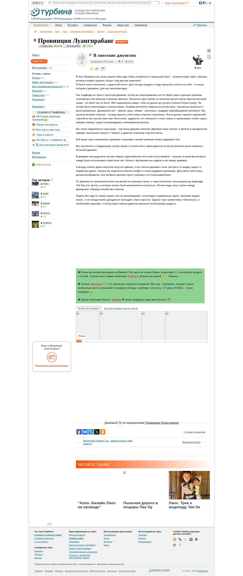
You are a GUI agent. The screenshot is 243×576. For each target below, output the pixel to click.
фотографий (45, 19)
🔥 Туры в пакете (42, 134)
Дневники (38, 106)
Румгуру (133, 276)
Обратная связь (97, 571)
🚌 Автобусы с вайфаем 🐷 (49, 139)
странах (102, 19)
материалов (66, 19)
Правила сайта (76, 538)
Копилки (142, 538)
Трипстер (96, 283)
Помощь (59, 571)
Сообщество (90, 25)
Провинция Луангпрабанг (82, 31)
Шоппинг (37, 90)
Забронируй (140, 25)
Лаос (65, 31)
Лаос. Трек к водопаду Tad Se (184, 505)
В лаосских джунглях (117, 31)
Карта (35, 54)
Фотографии (39, 67)
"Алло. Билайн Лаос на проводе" (97, 505)
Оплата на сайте (127, 571)
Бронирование (144, 542)
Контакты (112, 571)
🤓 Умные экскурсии (44, 124)
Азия (57, 31)
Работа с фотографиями (80, 548)
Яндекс (116, 299)
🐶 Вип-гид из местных (46, 129)
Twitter (185, 539)
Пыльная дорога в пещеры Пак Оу (140, 505)
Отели (36, 77)
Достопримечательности (47, 86)
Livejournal (180, 539)
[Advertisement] (50, 285)
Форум (36, 152)
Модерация (74, 542)
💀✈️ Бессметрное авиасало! (50, 144)
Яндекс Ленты (180, 544)
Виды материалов (77, 535)
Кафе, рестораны (42, 82)
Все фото (73, 25)
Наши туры (123, 25)
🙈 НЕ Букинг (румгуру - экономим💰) (47, 118)
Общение (38, 551)
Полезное (38, 99)
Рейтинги (38, 554)
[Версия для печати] (209, 51)
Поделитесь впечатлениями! (51, 365)
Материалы (39, 156)
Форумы (107, 25)
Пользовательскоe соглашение (83, 552)
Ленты (58, 25)
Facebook (196, 539)
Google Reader (174, 544)
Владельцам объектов (76, 571)
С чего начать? (41, 542)
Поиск (106, 545)
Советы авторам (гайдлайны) (82, 545)
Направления (46, 31)
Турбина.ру (202, 571)
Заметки (100, 31)
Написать (202, 25)
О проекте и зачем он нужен (48, 535)
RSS (174, 539)
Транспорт (38, 95)
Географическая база (44, 538)
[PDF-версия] (209, 57)
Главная (35, 31)
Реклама (48, 571)
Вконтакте (191, 539)
